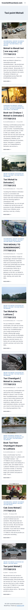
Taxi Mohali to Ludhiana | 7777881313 (10, 314)
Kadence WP (20, 605)
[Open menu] (25, 3)
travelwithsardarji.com (10, 57)
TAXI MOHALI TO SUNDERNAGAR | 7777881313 (11, 247)
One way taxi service (18, 41)
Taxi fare (19, 42)
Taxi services (14, 109)
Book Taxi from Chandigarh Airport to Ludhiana (12, 446)
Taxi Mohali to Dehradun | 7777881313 (10, 182)
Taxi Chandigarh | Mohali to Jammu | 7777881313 (12, 381)
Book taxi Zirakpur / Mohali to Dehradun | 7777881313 (13, 115)
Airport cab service (8, 435)
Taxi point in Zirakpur (15, 108)
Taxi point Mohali (14, 43)
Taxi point (6, 43)
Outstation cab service (10, 42)
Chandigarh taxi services (10, 105)
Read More (7, 81)
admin (6, 513)
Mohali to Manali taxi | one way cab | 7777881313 (13, 51)
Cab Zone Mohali (7, 41)
